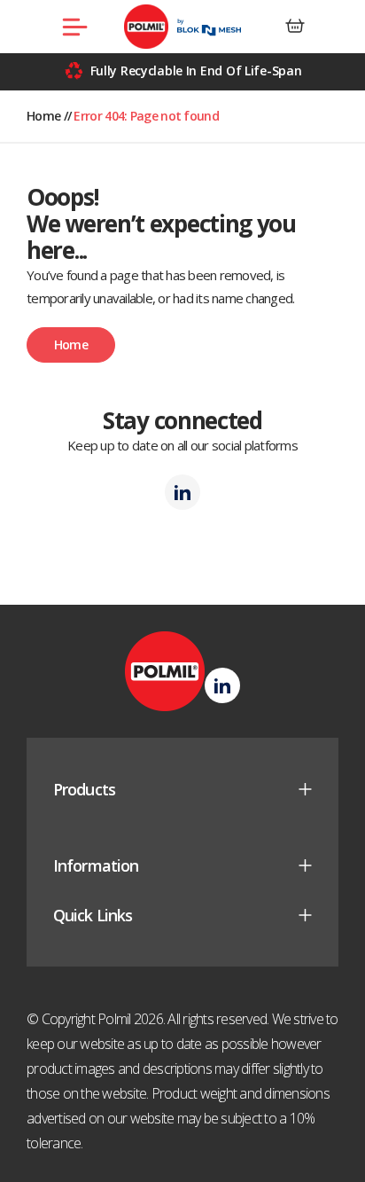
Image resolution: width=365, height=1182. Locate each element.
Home (43, 115)
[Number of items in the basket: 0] (295, 26)
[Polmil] (183, 26)
